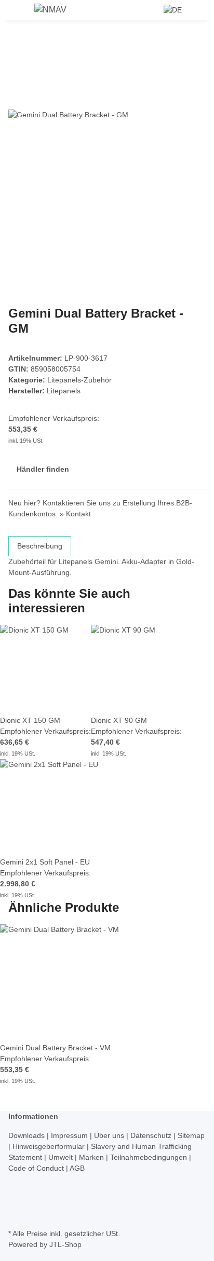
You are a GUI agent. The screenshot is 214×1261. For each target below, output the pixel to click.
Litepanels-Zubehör (79, 380)
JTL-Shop (65, 1244)
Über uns (110, 1135)
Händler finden (43, 469)
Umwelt (61, 1157)
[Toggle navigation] (21, 12)
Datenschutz (151, 1135)
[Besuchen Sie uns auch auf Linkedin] (16, 1214)
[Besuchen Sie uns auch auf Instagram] (16, 1203)
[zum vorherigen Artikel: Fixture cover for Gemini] (35, 47)
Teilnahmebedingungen (149, 1157)
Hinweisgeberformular (49, 1146)
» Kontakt (75, 514)
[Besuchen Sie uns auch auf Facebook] (16, 1179)
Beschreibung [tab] (39, 546)
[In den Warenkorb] (16, 81)
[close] (16, 98)
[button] (152, 9)
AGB (77, 1168)
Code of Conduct (37, 1168)
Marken (92, 1157)
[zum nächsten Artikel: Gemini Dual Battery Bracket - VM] (16, 47)
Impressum (70, 1135)
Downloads (27, 1135)
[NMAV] (50, 10)
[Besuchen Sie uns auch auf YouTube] (16, 1191)
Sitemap (191, 1135)
